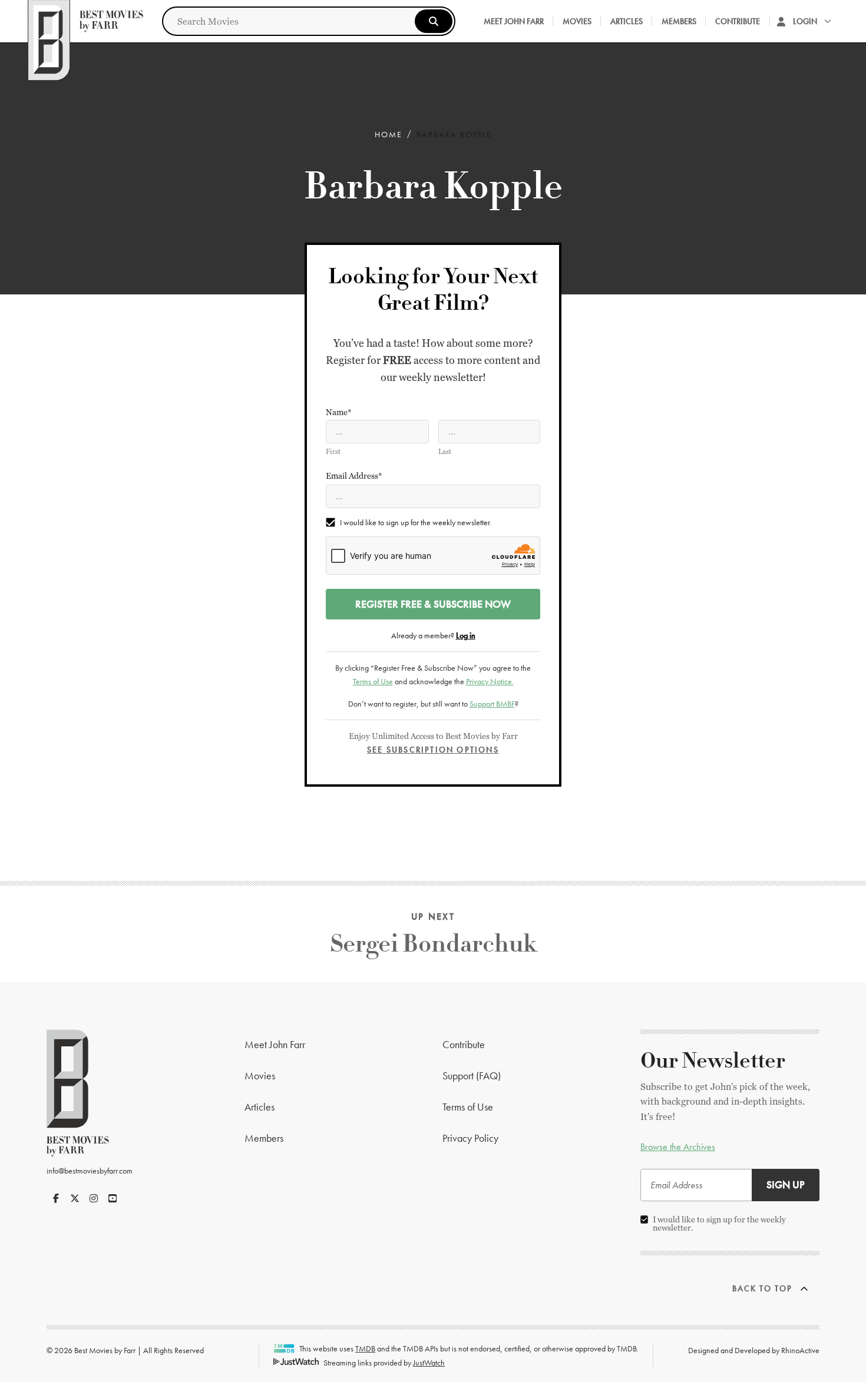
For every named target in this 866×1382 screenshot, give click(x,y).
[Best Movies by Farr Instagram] (93, 1198)
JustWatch (429, 1362)
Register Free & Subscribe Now (433, 604)
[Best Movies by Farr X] (74, 1198)
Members (679, 21)
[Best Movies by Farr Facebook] (56, 1198)
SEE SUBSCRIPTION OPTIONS (433, 749)
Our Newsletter (712, 1061)
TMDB (365, 1348)
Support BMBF (492, 703)
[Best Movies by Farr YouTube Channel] (112, 1198)
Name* (339, 412)
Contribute (737, 21)
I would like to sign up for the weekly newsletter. (415, 522)
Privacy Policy (470, 1138)
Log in (465, 635)
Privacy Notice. (490, 681)
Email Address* (354, 476)
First (333, 451)
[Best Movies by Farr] (85, 21)
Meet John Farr (514, 21)
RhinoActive (800, 1350)
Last (444, 451)
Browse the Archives (677, 1147)
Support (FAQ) (471, 1075)
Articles (626, 21)
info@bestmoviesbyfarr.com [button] (90, 1170)
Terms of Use (373, 681)
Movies (577, 21)
